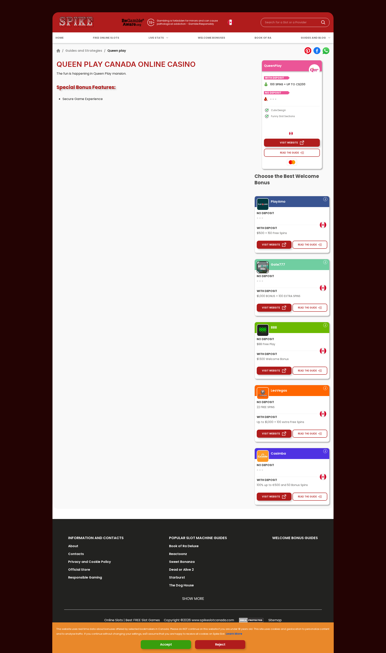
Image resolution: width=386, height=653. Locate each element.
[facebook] (316, 50)
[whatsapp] (326, 50)
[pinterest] (307, 50)
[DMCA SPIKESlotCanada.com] (251, 620)
